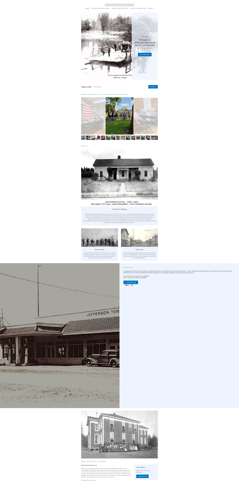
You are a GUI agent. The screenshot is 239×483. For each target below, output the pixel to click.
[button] (151, 8)
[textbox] (120, 86)
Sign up (153, 86)
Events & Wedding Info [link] (138, 8)
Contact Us (142, 476)
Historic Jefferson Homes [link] (100, 8)
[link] (119, 5)
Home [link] (87, 8)
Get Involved (145, 54)
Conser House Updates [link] (120, 8)
